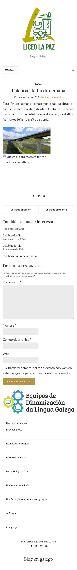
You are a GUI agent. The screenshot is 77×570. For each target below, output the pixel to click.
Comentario (12, 282)
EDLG (38, 83)
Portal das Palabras (16, 457)
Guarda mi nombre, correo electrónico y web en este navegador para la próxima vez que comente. (37, 370)
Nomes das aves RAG (17, 485)
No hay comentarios (52, 97)
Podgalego (12, 527)
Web (6, 354)
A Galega (11, 513)
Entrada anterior (21, 209)
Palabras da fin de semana (20, 256)
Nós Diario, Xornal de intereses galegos (26, 499)
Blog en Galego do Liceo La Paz (38, 541)
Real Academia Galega (18, 443)
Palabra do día (12, 235)
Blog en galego (38, 559)
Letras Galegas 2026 (17, 471)
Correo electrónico (17, 339)
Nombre (9, 325)
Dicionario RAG (14, 429)
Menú (11, 70)
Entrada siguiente (56, 209)
